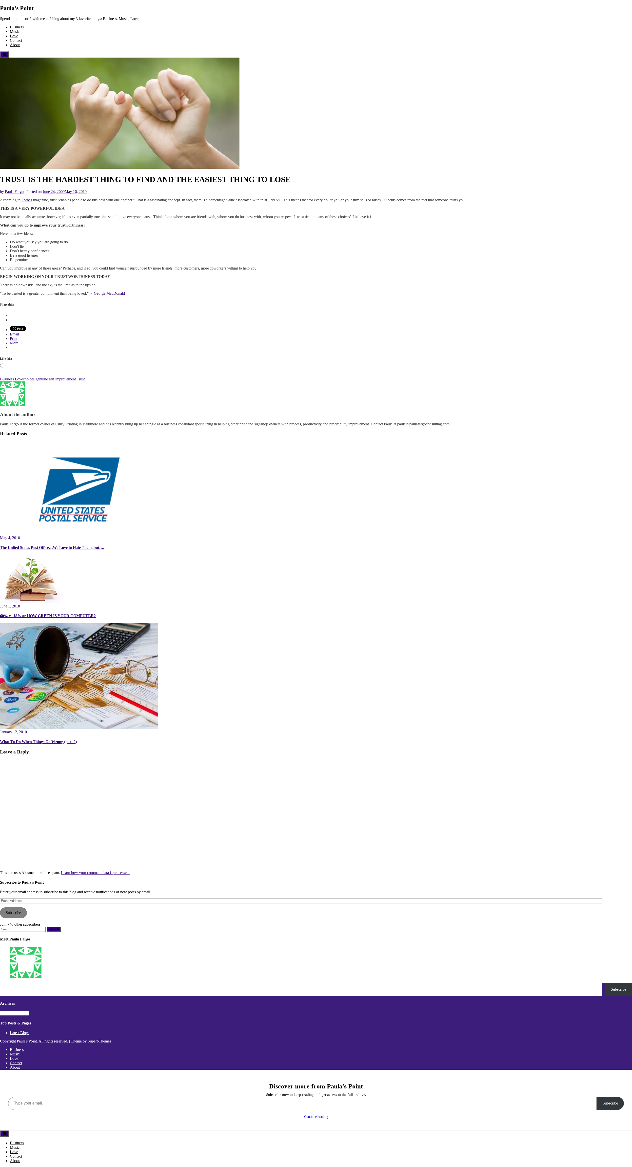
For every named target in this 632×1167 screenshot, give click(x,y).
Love (14, 36)
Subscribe (13, 913)
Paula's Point (17, 8)
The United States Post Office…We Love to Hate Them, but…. (52, 547)
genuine (42, 379)
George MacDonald (109, 293)
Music (15, 31)
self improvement (62, 379)
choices (29, 379)
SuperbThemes (99, 1041)
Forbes (26, 200)
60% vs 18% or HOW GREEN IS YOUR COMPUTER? (48, 616)
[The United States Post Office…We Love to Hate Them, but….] (79, 533)
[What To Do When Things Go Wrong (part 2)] (79, 727)
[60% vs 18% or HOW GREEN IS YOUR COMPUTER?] (32, 602)
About (15, 45)
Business (17, 27)
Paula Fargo (14, 191)
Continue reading (316, 1117)
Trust (81, 379)
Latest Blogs (19, 1033)
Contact (16, 40)
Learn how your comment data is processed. (95, 873)
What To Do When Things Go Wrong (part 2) (38, 742)
